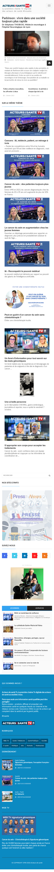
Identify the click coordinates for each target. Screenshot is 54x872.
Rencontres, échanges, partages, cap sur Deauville (29, 639)
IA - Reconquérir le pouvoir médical (22, 271)
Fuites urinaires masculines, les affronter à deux (13, 90)
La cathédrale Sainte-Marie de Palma (28, 625)
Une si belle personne (15, 402)
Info (22, 745)
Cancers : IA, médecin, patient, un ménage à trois (26, 141)
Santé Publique (33, 740)
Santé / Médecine (19, 740)
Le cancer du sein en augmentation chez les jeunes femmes (26, 229)
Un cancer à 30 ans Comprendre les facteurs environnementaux (31, 651)
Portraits (30, 745)
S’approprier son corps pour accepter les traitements (25, 446)
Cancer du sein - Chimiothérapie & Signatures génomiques (25, 840)
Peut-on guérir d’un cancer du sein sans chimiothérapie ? (24, 316)
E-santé (6, 745)
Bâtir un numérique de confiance (26, 613)
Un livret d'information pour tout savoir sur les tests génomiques (26, 359)
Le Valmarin (19, 794)
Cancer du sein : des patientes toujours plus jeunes (26, 185)
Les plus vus (40, 608)
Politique (15, 745)
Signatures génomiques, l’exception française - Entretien (32, 764)
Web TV (6, 740)
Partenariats (40, 745)
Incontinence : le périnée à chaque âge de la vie (38, 90)
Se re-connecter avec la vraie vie (26, 663)
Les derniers (14, 608)
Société (44, 740)
